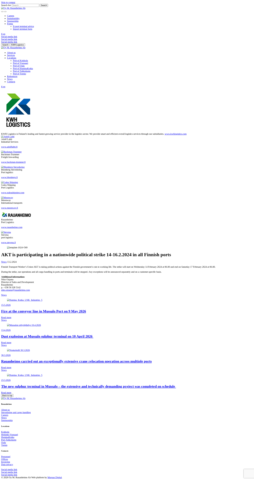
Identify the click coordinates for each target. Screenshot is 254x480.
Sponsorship (13, 21)
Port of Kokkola (20, 60)
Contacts (11, 81)
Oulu (3, 442)
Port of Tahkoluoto (21, 71)
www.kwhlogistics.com (176, 134)
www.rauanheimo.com (11, 227)
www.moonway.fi (9, 208)
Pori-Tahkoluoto (8, 440)
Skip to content (8, 2)
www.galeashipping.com (12, 192)
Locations (11, 58)
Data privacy (7, 464)
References (12, 76)
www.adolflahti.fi (9, 147)
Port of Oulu (19, 66)
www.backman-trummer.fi (13, 162)
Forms (10, 23)
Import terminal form (22, 29)
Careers (10, 16)
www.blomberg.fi (9, 177)
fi (2, 34)
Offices (4, 459)
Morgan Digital (54, 477)
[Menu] (2, 11)
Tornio (4, 445)
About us (11, 52)
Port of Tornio (19, 73)
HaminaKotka (7, 437)
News (9, 79)
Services (11, 55)
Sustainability (13, 18)
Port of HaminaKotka (23, 68)
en (4, 34)
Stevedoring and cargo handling (16, 412)
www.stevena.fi (8, 242)
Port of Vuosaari (20, 63)
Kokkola (5, 432)
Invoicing (5, 462)
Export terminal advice (23, 26)
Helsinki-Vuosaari (9, 434)
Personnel (5, 456)
